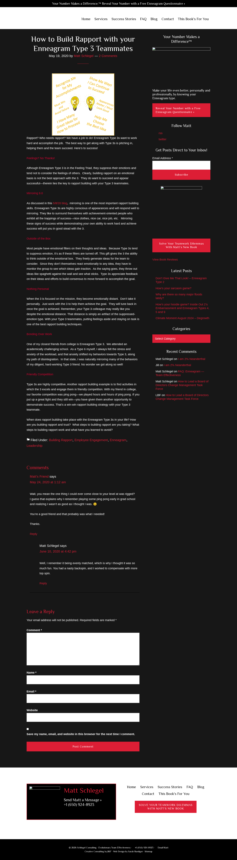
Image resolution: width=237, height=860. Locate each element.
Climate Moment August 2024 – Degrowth (182, 318)
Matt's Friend (39, 476)
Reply (33, 534)
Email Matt (162, 847)
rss (160, 133)
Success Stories (170, 787)
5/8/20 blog (60, 203)
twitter (162, 139)
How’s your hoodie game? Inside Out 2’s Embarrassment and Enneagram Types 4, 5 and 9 (182, 308)
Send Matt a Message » (83, 800)
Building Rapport (61, 440)
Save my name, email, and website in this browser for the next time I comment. (81, 734)
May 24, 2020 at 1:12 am (48, 482)
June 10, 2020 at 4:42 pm (58, 551)
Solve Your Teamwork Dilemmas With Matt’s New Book (181, 245)
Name (31, 672)
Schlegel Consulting (48, 19)
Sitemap (148, 851)
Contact (148, 794)
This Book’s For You (174, 794)
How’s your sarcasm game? (173, 288)
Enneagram (118, 440)
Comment (34, 630)
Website (32, 710)
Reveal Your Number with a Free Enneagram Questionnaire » (178, 110)
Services (146, 787)
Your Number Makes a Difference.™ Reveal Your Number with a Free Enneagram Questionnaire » (118, 3)
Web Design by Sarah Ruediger (128, 851)
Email (31, 691)
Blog (200, 787)
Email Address (162, 158)
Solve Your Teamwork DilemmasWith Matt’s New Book (166, 806)
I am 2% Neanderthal (191, 359)
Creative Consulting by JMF (98, 851)
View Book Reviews (165, 259)
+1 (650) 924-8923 (79, 804)
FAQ (190, 787)
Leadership (34, 445)
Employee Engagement (91, 440)
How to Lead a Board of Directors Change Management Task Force (182, 385)
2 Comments (108, 56)
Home (131, 787)
